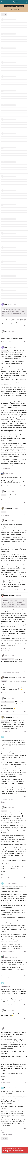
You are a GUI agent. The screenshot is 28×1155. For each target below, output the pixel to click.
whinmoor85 (6, 986)
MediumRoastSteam (8, 659)
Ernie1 (4, 811)
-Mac (4, 495)
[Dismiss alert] (7, 1151)
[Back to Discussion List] (1, 2)
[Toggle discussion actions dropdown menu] (26, 2)
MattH (6, 310)
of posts (13, 2)
